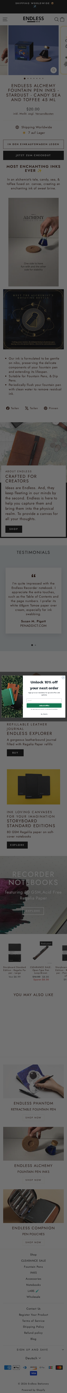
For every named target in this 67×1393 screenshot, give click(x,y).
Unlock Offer (44, 705)
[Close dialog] (63, 677)
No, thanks (44, 714)
